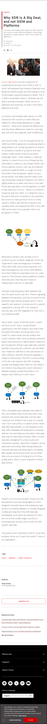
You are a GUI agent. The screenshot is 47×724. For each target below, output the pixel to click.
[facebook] (10, 683)
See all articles (7, 635)
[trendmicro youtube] (28, 683)
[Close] (43, 707)
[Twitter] (16, 683)
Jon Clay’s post (10, 82)
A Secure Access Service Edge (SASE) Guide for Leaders (21, 627)
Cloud (4, 558)
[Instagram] (22, 683)
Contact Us (23, 601)
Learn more (22, 715)
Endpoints (12, 558)
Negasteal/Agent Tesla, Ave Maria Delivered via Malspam (21, 631)
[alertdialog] (23, 714)
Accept (30, 720)
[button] (23, 601)
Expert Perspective (25, 558)
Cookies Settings (15, 720)
